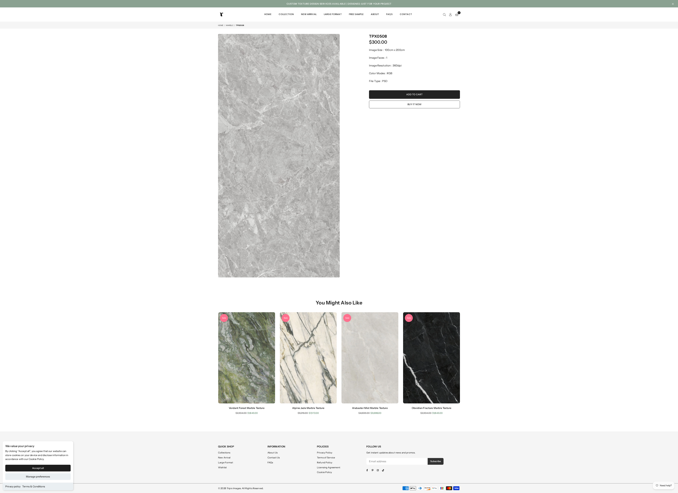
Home (267, 14)
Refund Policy (324, 462)
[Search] (444, 14)
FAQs (389, 14)
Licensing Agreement (328, 467)
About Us (272, 452)
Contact (406, 14)
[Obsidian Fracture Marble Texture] (431, 357)
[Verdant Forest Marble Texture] (246, 357)
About (375, 14)
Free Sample (356, 14)
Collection (286, 14)
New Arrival (309, 14)
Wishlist (222, 467)
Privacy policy (12, 486)
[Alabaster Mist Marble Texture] (369, 357)
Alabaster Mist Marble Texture (370, 408)
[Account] (450, 14)
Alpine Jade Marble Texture (308, 408)
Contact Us (273, 457)
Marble (229, 25)
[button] (457, 14)
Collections (224, 452)
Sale (224, 318)
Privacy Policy (324, 452)
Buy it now (414, 104)
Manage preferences (38, 476)
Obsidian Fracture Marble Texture (431, 408)
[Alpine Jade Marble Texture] (308, 357)
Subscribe (435, 461)
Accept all (38, 468)
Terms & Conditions (33, 486)
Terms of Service (326, 457)
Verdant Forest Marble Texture (246, 408)
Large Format (333, 14)
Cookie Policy (36, 459)
